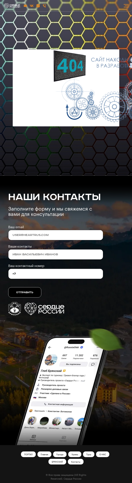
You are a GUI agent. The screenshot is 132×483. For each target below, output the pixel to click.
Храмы (75, 454)
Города (59, 454)
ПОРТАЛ (28, 454)
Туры (88, 454)
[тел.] (44, 6)
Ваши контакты (20, 246)
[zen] (38, 6)
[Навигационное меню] (126, 6)
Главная (44, 454)
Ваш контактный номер (26, 266)
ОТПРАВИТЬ (24, 292)
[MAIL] (25, 6)
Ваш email (16, 227)
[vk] (32, 6)
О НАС (102, 454)
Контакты (75, 462)
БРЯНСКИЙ (57, 462)
